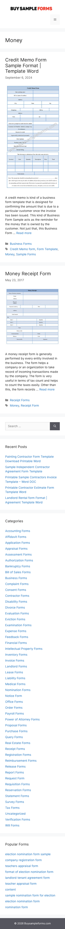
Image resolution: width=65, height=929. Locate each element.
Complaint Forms (17, 584)
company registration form (23, 860)
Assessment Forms (18, 554)
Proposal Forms (16, 725)
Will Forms (12, 825)
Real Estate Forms (17, 743)
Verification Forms (17, 819)
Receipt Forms (20, 400)
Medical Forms (15, 684)
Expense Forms (15, 631)
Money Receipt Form (28, 273)
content (10, 889)
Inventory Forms (16, 654)
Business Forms (21, 243)
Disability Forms (16, 601)
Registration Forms (18, 754)
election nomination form (22, 901)
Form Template (47, 249)
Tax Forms (12, 807)
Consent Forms (15, 590)
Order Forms (14, 707)
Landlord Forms (16, 666)
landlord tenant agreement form (27, 877)
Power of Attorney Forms (22, 719)
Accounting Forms (17, 531)
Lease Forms (14, 672)
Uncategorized (15, 813)
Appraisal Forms (16, 548)
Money (9, 254)
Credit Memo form (22, 249)
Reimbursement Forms (21, 760)
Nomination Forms (18, 690)
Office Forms (14, 701)
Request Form (14, 778)
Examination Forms (18, 625)
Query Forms (14, 737)
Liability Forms (15, 678)
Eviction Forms (15, 619)
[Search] (55, 426)
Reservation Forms (18, 790)
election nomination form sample (28, 854)
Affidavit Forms (15, 537)
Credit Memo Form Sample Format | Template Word (25, 65)
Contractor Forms (17, 595)
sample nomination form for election (30, 895)
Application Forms (17, 542)
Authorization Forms (19, 560)
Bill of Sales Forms (18, 572)
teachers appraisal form (21, 866)
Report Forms (14, 772)
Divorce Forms (15, 607)
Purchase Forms (16, 731)
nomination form (16, 907)
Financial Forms (16, 643)
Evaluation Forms (17, 613)
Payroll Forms (14, 713)
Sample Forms (26, 254)
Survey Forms (14, 802)
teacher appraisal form (21, 883)
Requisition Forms (17, 784)
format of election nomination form (29, 872)
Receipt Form (30, 405)
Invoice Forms (14, 660)
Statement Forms (17, 796)
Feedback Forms (16, 637)
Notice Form (13, 696)
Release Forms (15, 766)
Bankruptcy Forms (17, 566)
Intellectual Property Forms (23, 648)
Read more (24, 233)
